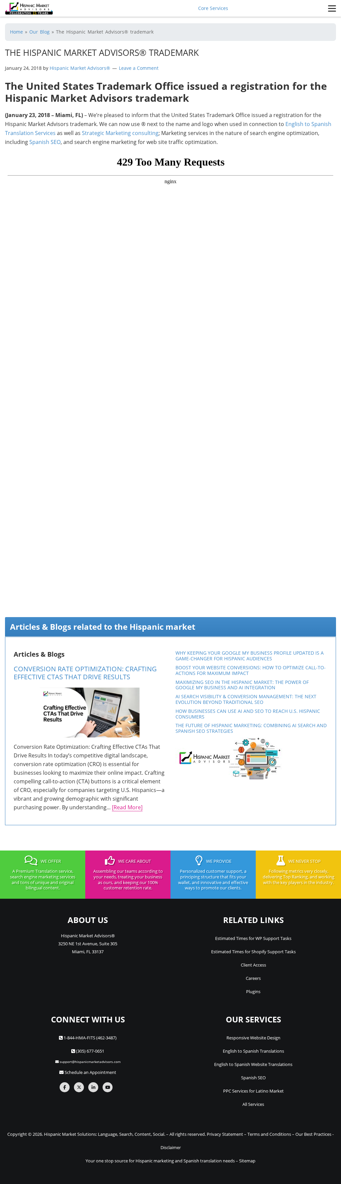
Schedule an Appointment (90, 1072)
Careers (253, 978)
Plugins (253, 991)
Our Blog (39, 32)
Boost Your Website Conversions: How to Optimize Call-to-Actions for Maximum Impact (250, 670)
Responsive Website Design (253, 1038)
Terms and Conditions (269, 1134)
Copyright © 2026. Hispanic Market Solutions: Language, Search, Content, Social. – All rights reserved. (106, 1134)
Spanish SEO (45, 142)
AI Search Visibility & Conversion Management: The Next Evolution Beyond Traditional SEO (245, 699)
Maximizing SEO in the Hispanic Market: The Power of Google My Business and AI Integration (242, 685)
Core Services (213, 8)
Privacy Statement (225, 1134)
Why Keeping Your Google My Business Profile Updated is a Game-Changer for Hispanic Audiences (249, 656)
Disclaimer (171, 1147)
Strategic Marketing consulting (120, 133)
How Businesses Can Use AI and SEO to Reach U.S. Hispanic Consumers (247, 714)
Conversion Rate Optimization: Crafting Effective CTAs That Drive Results (85, 672)
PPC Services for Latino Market (253, 1091)
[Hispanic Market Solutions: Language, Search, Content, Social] (29, 8)
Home (16, 32)
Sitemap (247, 1161)
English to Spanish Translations (253, 1051)
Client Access (253, 965)
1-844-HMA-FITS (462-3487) (90, 1038)
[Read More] (127, 807)
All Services (253, 1104)
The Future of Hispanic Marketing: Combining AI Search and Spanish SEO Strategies (251, 728)
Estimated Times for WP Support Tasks (253, 938)
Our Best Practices (313, 1134)
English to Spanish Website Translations (253, 1064)
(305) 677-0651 (89, 1051)
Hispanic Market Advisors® (81, 68)
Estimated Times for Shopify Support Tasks (253, 952)
